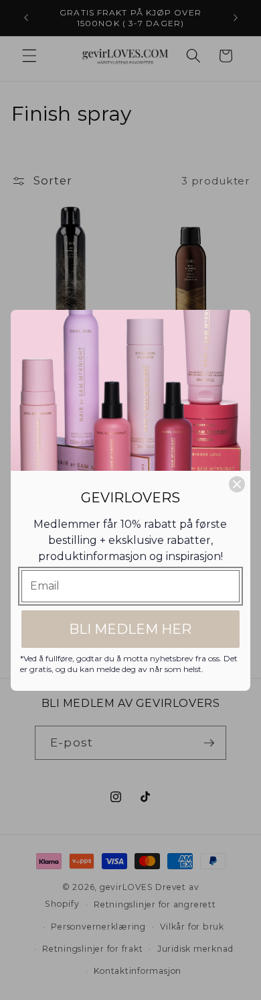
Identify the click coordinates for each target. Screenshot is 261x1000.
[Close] (237, 484)
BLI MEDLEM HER (130, 629)
